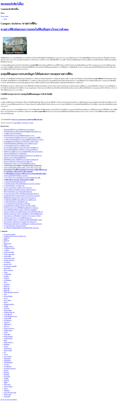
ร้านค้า (6, 332)
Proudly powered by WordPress (9, 399)
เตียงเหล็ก (6, 374)
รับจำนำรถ (7, 322)
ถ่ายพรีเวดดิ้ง (7, 274)
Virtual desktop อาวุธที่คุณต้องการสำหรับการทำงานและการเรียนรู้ (22, 216)
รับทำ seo (6, 326)
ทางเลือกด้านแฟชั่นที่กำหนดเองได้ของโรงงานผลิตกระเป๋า (20, 199)
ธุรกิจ (5, 294)
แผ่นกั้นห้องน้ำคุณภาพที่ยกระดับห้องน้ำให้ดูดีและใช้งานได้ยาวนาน (22, 131)
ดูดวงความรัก (8, 264)
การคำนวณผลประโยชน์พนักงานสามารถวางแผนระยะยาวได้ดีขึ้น (22, 137)
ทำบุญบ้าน (7, 284)
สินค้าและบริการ (8, 342)
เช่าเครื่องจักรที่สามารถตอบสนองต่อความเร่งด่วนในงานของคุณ (22, 195)
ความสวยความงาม (9, 258)
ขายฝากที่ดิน (16, 123)
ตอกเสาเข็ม (7, 268)
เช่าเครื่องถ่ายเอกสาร (10, 368)
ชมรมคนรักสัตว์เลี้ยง (12, 3)
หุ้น (5, 352)
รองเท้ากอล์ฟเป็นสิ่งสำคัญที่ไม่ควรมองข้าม (16, 175)
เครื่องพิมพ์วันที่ (8, 362)
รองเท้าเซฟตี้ (7, 318)
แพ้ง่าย (6, 388)
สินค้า (5, 340)
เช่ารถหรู (6, 364)
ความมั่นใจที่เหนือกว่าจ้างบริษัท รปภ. (14, 185)
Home (5, 19)
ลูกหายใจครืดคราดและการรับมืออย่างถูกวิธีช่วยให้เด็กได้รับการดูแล (23, 220)
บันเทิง (5, 302)
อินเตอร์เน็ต (7, 358)
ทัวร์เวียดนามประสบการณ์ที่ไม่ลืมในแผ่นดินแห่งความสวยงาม (21, 207)
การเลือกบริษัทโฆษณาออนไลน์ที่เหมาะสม (16, 201)
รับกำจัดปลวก (8, 320)
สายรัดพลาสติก (8, 338)
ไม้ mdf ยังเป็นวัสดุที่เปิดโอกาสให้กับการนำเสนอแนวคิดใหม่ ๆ (21, 149)
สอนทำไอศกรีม (8, 336)
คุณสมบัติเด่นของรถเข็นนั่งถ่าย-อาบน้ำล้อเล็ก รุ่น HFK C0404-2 (21, 141)
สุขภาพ (6, 346)
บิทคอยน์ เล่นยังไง (9, 304)
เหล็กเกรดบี (7, 384)
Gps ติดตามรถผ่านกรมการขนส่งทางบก (15, 236)
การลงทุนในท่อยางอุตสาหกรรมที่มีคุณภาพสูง (17, 145)
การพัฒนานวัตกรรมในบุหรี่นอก (13, 133)
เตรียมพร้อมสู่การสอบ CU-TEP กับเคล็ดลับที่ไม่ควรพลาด (19, 163)
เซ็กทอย (6, 370)
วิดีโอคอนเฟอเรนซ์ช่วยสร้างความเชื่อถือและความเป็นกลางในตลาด (23, 224)
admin (31, 123)
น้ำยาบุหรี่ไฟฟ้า (8, 296)
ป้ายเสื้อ (6, 306)
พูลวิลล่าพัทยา (8, 310)
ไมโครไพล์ (7, 396)
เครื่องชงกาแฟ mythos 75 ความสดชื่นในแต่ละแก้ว (18, 218)
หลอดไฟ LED (8, 348)
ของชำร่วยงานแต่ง (9, 254)
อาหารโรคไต (7, 356)
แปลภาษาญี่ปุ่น (8, 386)
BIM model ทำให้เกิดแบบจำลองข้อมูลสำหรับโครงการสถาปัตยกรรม (23, 155)
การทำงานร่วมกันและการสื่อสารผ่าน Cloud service (18, 187)
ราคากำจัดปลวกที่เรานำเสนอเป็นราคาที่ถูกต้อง (17, 203)
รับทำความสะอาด (9, 328)
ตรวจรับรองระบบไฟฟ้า (10, 266)
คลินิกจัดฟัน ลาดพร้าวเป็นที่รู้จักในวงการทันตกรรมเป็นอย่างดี (21, 159)
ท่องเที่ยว (6, 276)
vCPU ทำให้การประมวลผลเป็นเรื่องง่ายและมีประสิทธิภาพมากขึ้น (22, 177)
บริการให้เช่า (7, 300)
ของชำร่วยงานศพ (9, 252)
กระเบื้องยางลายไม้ (9, 248)
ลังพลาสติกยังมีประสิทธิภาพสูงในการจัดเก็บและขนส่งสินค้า (20, 209)
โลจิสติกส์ (6, 390)
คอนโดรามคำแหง (9, 260)
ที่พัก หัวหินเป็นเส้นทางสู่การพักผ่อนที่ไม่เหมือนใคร (18, 191)
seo (5, 242)
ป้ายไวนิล (6, 308)
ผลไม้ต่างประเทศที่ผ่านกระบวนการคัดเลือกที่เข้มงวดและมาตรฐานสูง (23, 151)
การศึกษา (6, 250)
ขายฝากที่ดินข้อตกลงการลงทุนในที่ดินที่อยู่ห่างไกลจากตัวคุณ (35, 29)
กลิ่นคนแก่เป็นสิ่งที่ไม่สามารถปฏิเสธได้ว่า (15, 153)
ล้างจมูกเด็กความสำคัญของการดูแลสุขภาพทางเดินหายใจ (20, 222)
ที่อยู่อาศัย (6, 290)
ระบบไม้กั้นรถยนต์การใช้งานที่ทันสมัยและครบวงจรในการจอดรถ (22, 183)
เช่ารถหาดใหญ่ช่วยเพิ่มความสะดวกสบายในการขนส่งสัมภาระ (21, 147)
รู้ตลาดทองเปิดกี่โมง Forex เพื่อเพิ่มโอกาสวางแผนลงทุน (19, 129)
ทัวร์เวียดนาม (7, 280)
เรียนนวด (6, 380)
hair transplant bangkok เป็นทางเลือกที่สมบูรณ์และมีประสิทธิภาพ (21, 193)
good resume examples (9, 234)
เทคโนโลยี (7, 376)
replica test (6, 240)
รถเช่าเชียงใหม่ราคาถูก (10, 316)
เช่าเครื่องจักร (8, 366)
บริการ (6, 298)
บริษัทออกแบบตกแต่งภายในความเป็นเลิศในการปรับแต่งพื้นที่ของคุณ (23, 213)
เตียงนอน (6, 372)
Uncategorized (7, 243)
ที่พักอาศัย (6, 288)
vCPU (5, 245)
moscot (5, 239)
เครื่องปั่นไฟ (7, 360)
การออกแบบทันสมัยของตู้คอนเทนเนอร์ (15, 181)
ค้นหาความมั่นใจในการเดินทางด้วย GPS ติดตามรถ (18, 161)
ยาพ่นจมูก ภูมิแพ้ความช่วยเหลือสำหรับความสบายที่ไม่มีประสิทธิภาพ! (23, 211)
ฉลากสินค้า (7, 262)
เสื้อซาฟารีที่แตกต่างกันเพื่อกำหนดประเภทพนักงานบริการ (20, 189)
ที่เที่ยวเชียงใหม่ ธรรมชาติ (11, 292)
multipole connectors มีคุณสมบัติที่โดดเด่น (15, 157)
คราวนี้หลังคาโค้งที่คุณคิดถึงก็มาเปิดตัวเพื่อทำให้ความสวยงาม (21, 228)
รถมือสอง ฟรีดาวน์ (9, 312)
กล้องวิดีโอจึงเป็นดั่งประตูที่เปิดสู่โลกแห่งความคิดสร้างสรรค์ (20, 143)
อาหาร (6, 354)
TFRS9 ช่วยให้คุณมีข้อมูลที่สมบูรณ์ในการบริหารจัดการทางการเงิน (22, 167)
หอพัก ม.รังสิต (8, 350)
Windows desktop (8, 246)
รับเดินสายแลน (8, 330)
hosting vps (7, 237)
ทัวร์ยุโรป (6, 278)
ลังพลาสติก (7, 334)
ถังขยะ (6, 272)
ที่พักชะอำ (7, 286)
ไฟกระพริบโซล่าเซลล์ (10, 392)
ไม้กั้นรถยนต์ (7, 394)
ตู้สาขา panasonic (8, 270)
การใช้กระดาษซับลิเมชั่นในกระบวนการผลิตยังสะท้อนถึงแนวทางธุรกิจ (23, 139)
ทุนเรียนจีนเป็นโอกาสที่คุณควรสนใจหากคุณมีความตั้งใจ (20, 205)
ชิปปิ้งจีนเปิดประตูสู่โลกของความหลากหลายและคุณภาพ (20, 197)
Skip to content (4, 16)
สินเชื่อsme (7, 344)
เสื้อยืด (5, 382)
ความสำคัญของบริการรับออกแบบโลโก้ (15, 226)
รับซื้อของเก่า (7, 324)
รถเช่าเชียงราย (8, 314)
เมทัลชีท (6, 378)
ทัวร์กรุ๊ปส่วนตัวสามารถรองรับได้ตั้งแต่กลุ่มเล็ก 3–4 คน (19, 135)
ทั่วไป (5, 282)
